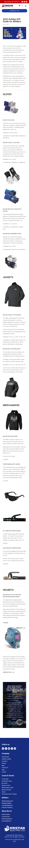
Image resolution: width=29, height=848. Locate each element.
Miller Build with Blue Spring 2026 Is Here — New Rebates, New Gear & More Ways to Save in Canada (14, 689)
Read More (14, 723)
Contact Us (14, 10)
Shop (3, 770)
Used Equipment (6, 821)
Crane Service (6, 816)
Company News (17, 696)
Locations (4, 761)
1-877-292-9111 (15, 1)
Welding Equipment (7, 801)
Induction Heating (7, 807)
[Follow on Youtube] (9, 748)
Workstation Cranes (7, 787)
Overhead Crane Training (9, 794)
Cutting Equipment (7, 805)
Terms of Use (8, 839)
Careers (4, 772)
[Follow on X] (12, 748)
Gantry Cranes (6, 785)
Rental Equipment (7, 819)
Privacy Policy (17, 839)
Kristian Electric (11, 694)
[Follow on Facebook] (22, 1)
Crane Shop (5, 779)
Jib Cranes (4, 783)
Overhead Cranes (7, 781)
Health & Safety (6, 759)
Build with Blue (10, 696)
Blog (3, 765)
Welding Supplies (7, 803)
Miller (22, 698)
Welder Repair (6, 814)
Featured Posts (9, 698)
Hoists (4, 792)
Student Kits (5, 757)
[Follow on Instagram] (24, 1)
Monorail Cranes (6, 790)
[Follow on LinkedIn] (26, 1)
